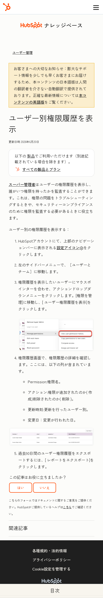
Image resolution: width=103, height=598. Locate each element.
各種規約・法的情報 (49, 550)
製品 (31, 156)
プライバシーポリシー (51, 560)
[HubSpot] (7, 7)
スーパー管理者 (22, 184)
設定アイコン (68, 247)
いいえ (45, 487)
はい (20, 487)
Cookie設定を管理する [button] (51, 569)
